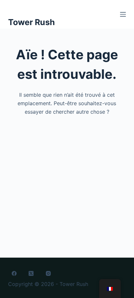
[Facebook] (14, 273)
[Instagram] (48, 273)
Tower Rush (31, 22)
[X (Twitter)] (31, 273)
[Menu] (123, 14)
